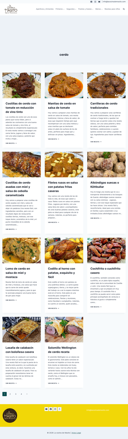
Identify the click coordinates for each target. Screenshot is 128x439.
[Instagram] (95, 1)
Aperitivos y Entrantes (45, 9)
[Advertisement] (64, 30)
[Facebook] (91, 1)
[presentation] (21, 85)
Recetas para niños (112, 9)
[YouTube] (99, 1)
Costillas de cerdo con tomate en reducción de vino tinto (21, 108)
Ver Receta (11, 143)
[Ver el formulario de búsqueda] (124, 9)
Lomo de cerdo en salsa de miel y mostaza (18, 273)
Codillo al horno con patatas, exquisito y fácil (61, 273)
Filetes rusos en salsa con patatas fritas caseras (63, 187)
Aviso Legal (76, 433)
